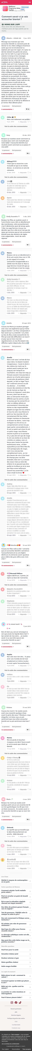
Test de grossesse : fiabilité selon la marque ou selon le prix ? (14, 913)
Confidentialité (16, 1025)
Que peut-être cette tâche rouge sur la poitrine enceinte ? (15, 941)
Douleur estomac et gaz (10, 958)
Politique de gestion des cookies (16, 1018)
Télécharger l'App (25, 8)
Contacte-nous (16, 1028)
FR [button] (30, 2)
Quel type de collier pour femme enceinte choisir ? (13, 930)
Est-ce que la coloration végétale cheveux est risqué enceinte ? (13, 902)
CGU (16, 1021)
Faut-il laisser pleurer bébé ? (11, 997)
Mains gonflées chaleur (9, 962)
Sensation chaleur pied (9, 954)
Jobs (16, 1012)
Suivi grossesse (16, 106)
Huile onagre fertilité (8, 966)
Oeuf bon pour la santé (9, 950)
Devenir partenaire (16, 1009)
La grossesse (6, 106)
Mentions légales (16, 1015)
